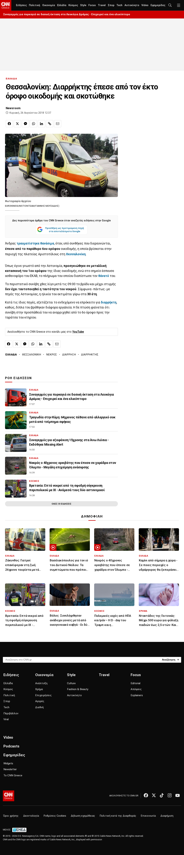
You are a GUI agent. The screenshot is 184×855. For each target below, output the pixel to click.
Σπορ (111, 5)
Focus (92, 5)
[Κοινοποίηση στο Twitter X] (17, 123)
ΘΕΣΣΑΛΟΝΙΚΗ (31, 354)
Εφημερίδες (158, 5)
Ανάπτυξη (41, 683)
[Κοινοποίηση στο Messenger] (25, 123)
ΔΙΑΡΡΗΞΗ (69, 354)
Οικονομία (48, 5)
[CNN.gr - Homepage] (5, 5)
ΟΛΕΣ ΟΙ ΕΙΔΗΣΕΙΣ (61, 503)
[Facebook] (146, 795)
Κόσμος (73, 5)
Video (144, 5)
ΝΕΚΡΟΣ (51, 354)
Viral (6, 719)
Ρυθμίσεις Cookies (55, 815)
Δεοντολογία (31, 815)
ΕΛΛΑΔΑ (11, 78)
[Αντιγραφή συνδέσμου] (49, 123)
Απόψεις (136, 689)
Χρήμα (39, 689)
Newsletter (10, 769)
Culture (71, 683)
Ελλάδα (61, 5)
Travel (102, 5)
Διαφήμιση (166, 815)
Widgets (8, 763)
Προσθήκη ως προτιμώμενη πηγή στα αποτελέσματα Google (64, 230)
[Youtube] (177, 795)
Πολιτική (34, 5)
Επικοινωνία (148, 815)
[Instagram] (169, 795)
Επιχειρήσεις (43, 695)
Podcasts (11, 746)
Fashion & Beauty (77, 689)
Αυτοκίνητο (132, 5)
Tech (119, 5)
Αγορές (39, 701)
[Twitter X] (154, 795)
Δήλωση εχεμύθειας (83, 815)
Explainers (137, 695)
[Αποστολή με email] (57, 123)
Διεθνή (39, 707)
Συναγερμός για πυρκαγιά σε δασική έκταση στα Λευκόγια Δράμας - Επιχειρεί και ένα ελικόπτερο (66, 14)
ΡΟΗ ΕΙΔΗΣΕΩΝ (18, 378)
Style (83, 5)
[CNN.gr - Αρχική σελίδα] (8, 795)
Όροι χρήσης (11, 815)
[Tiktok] (162, 795)
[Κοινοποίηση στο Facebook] (9, 123)
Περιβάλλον (10, 713)
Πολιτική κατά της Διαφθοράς (118, 815)
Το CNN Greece (12, 775)
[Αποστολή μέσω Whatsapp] (33, 123)
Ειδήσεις (21, 5)
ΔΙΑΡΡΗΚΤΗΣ (89, 354)
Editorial (135, 683)
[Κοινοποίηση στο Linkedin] (41, 123)
